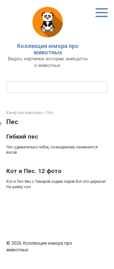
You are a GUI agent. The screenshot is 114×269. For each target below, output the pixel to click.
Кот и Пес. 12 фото (33, 171)
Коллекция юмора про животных (48, 49)
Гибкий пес (22, 136)
